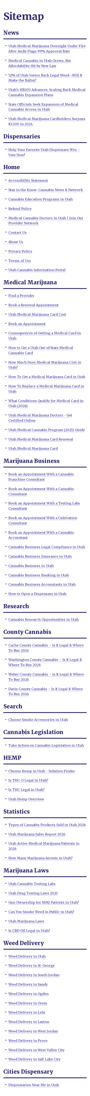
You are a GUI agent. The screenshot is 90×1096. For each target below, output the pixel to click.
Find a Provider (21, 296)
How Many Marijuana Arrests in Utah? (40, 858)
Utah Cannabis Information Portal (37, 270)
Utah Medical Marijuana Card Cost (37, 314)
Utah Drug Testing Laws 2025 (33, 893)
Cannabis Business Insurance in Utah (40, 556)
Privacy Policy (20, 251)
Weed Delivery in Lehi (26, 1012)
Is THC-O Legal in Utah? (28, 780)
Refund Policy (20, 209)
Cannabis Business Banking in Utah (38, 575)
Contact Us (17, 232)
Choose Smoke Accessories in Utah (38, 720)
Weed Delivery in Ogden (28, 994)
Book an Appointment (27, 324)
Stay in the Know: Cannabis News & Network (45, 190)
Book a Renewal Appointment (33, 305)
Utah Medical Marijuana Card (33, 448)
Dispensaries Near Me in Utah (33, 1085)
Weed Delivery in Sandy (28, 984)
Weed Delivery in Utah (27, 956)
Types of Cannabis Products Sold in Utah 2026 (47, 825)
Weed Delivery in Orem (27, 1003)
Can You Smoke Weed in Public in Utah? (41, 912)
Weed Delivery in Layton (28, 1022)
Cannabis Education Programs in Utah (40, 199)
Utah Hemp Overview (26, 799)
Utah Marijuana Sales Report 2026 (37, 834)
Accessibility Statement (28, 180)
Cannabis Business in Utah (31, 566)
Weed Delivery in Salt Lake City (34, 1059)
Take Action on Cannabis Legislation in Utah (46, 745)
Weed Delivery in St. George (31, 965)
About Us (15, 242)
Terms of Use (19, 261)
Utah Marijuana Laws (26, 921)
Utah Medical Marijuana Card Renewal (40, 439)
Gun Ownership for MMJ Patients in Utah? (43, 902)
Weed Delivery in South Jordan (33, 975)
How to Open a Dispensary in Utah (37, 594)
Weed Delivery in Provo (28, 1041)
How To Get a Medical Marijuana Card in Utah (46, 377)
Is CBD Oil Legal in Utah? (29, 931)
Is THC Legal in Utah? (26, 790)
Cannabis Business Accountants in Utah (42, 584)
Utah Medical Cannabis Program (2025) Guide (46, 430)
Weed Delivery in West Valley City (36, 1050)
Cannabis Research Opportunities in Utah (43, 619)
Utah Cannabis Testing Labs (31, 884)
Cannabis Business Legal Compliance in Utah (46, 547)
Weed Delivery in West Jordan (33, 1031)
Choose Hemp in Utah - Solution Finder (41, 771)
